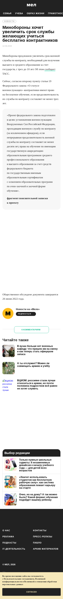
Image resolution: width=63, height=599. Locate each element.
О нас (6, 530)
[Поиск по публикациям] (5, 5)
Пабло (37, 542)
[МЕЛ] (31, 5)
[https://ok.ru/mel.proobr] (48, 518)
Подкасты (9, 542)
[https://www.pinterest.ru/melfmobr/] (40, 518)
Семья (7, 13)
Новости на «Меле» (28, 309)
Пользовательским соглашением (19, 579)
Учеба (19, 13)
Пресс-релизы (42, 536)
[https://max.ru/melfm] (57, 518)
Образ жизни (35, 13)
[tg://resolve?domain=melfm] (5, 518)
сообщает (49, 69)
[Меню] (58, 5)
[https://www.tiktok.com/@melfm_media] (31, 518)
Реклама (8, 536)
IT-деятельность (13, 549)
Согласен (31, 592)
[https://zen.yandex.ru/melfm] (14, 518)
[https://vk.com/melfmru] (23, 518)
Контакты (39, 530)
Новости (9, 21)
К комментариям (31, 330)
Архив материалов (45, 549)
